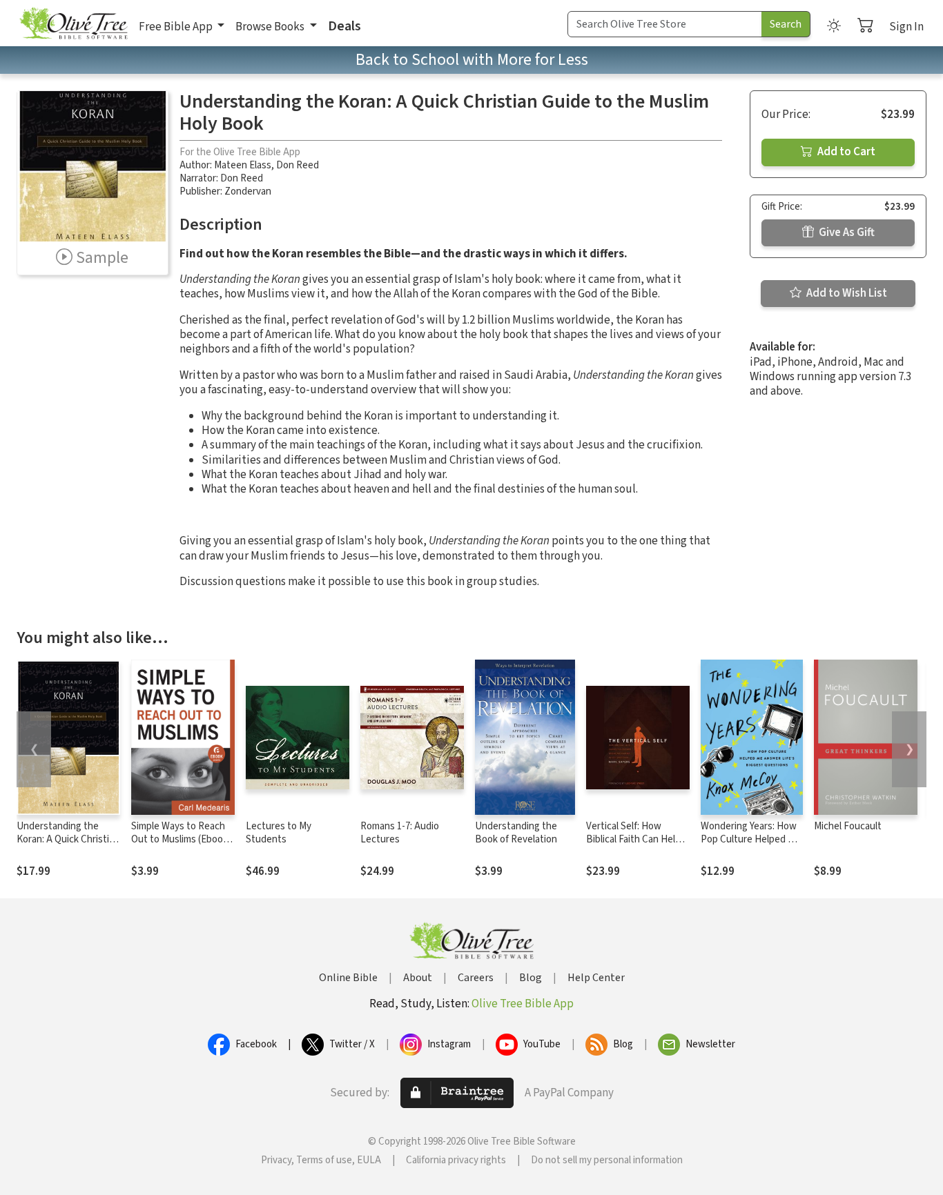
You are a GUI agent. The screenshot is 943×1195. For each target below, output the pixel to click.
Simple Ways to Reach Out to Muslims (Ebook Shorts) (179, 839)
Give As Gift (846, 232)
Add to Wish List (845, 293)
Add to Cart (845, 152)
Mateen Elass (242, 165)
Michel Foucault (848, 826)
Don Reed (297, 165)
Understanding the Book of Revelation (516, 833)
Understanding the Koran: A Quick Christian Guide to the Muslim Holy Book (68, 846)
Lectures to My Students (278, 833)
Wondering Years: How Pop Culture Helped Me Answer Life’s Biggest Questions (751, 846)
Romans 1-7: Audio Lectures (399, 833)
